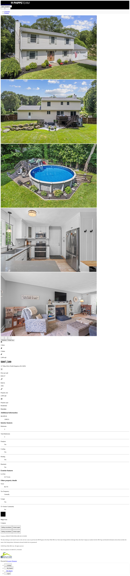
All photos (4, 340)
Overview (7, 11)
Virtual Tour (11, 340)
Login (2, 8)
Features (6, 13)
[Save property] (6, 337)
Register (8, 8)
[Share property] (9, 337)
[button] (65, 47)
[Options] (2, 337)
